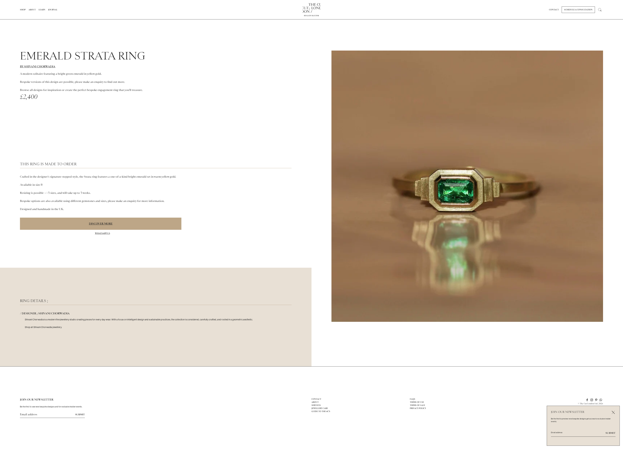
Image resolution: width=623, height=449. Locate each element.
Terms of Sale (417, 405)
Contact (554, 10)
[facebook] (587, 400)
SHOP (23, 10)
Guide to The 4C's (321, 411)
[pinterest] (596, 400)
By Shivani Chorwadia (37, 66)
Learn (42, 10)
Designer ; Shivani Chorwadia (46, 313)
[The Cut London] (311, 8)
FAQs (412, 399)
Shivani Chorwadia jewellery (47, 327)
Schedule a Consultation (578, 10)
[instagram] (591, 400)
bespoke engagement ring (102, 90)
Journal (52, 10)
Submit (80, 414)
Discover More (101, 223)
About (32, 10)
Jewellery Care (320, 408)
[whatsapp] (601, 400)
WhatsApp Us (102, 233)
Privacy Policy (418, 408)
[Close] (613, 412)
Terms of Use (417, 402)
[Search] (600, 9)
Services (316, 405)
